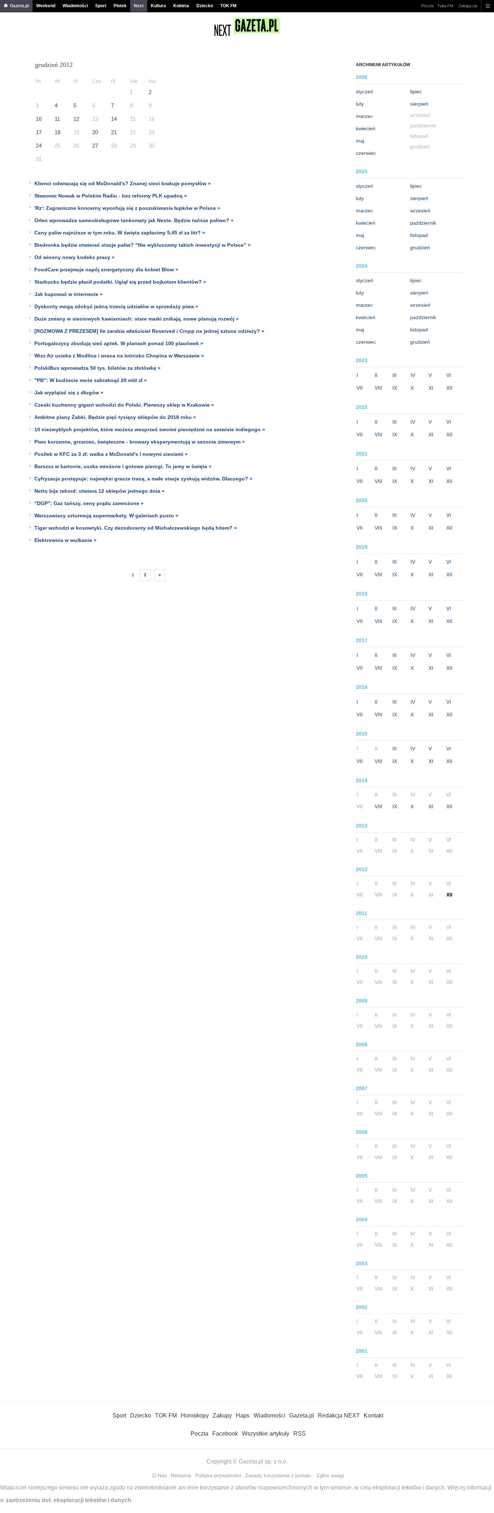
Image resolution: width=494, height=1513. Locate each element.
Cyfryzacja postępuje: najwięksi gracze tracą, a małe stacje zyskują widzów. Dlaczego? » (143, 479)
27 (95, 146)
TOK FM (228, 5)
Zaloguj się (468, 6)
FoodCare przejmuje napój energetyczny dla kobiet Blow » (106, 269)
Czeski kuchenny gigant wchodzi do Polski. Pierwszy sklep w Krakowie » (124, 405)
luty (360, 104)
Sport (100, 5)
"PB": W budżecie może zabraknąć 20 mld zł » (90, 380)
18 (57, 132)
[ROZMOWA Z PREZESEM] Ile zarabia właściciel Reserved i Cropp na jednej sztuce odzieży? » (149, 331)
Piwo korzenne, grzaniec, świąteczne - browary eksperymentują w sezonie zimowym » (139, 442)
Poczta (427, 6)
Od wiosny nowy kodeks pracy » (74, 257)
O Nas (159, 1475)
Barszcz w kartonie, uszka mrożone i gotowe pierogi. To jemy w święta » (123, 466)
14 (114, 119)
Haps (243, 1415)
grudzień (420, 247)
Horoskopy (195, 1415)
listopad (419, 235)
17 (39, 132)
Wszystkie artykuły (265, 1434)
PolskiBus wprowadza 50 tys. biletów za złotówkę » (97, 368)
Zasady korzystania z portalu (278, 1475)
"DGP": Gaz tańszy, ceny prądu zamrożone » (89, 503)
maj (360, 141)
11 (57, 119)
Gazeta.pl (19, 5)
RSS (299, 1434)
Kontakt (373, 1415)
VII (360, 388)
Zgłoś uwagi (330, 1475)
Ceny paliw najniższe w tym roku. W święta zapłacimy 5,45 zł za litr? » (119, 233)
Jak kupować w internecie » (68, 294)
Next (139, 5)
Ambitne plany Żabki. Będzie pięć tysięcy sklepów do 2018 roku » (115, 417)
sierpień (419, 104)
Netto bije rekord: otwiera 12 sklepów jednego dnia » (99, 491)
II (376, 375)
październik (423, 223)
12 (76, 119)
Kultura (158, 5)
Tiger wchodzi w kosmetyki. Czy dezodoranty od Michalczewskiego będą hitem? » (135, 528)
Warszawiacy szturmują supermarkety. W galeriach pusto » (106, 515)
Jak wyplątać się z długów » (68, 392)
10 (39, 119)
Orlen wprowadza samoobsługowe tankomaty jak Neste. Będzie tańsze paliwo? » (134, 220)
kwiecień (365, 128)
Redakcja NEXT (339, 1415)
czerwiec (366, 153)
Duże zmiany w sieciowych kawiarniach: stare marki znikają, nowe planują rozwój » (136, 319)
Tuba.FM (445, 6)
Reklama (181, 1475)
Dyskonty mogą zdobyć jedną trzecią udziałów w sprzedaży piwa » (116, 306)
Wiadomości (75, 5)
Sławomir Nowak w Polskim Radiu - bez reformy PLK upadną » (110, 196)
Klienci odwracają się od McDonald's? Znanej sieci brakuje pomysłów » (122, 183)
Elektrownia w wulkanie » (65, 540)
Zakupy (222, 1415)
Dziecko (204, 5)
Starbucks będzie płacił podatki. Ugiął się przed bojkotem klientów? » (120, 282)
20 (95, 132)
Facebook (225, 1434)
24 (39, 146)
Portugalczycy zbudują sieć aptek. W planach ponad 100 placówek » (118, 343)
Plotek (120, 5)
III (394, 375)
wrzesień (420, 210)
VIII (378, 388)
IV (412, 375)
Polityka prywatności (218, 1475)
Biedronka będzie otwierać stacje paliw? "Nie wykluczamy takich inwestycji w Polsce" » (142, 245)
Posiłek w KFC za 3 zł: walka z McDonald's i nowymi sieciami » (111, 454)
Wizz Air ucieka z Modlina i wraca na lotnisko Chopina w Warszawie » (119, 356)
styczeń (364, 91)
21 (114, 132)
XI (431, 388)
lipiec (416, 91)
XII (449, 388)
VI (448, 375)
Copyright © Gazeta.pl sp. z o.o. (247, 1461)
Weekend (45, 5)
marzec (364, 116)
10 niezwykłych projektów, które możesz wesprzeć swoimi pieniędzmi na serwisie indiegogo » (149, 429)
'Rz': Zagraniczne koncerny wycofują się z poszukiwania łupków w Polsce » (127, 208)
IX (394, 388)
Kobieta (181, 5)
